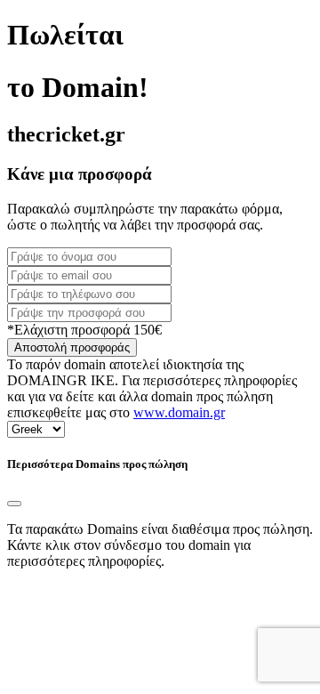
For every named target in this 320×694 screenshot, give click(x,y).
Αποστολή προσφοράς (72, 347)
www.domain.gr (179, 412)
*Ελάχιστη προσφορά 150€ (84, 329)
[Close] (14, 503)
